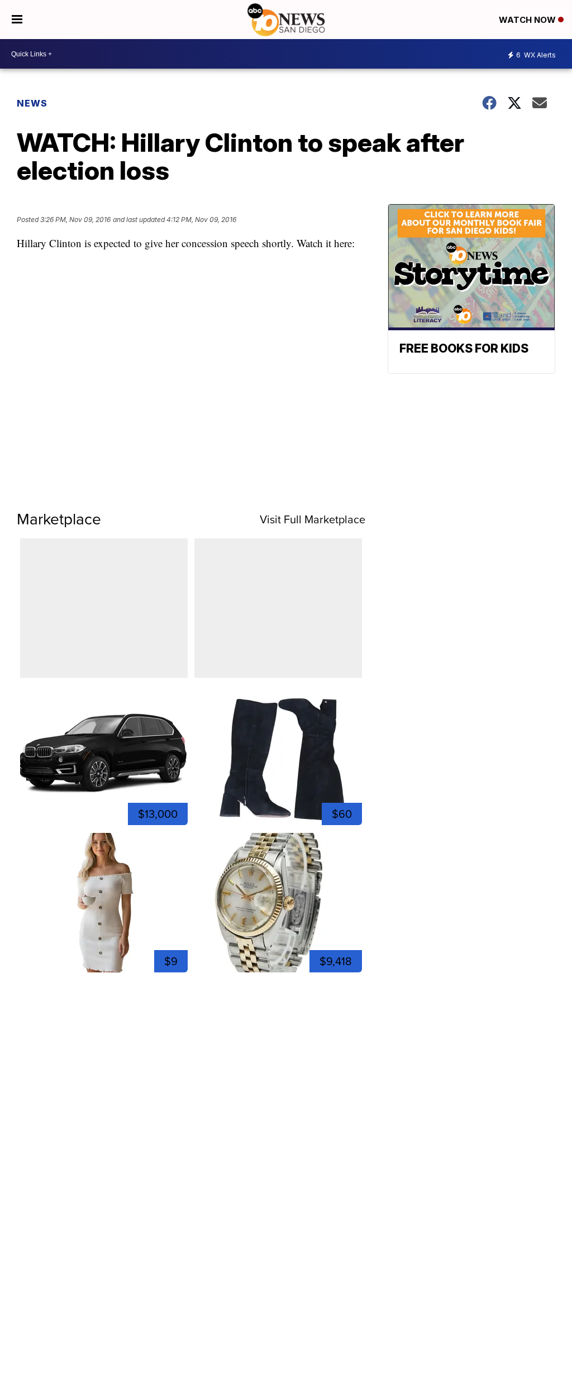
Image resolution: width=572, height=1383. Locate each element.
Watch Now (528, 20)
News (32, 103)
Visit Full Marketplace (312, 519)
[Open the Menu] (17, 19)
